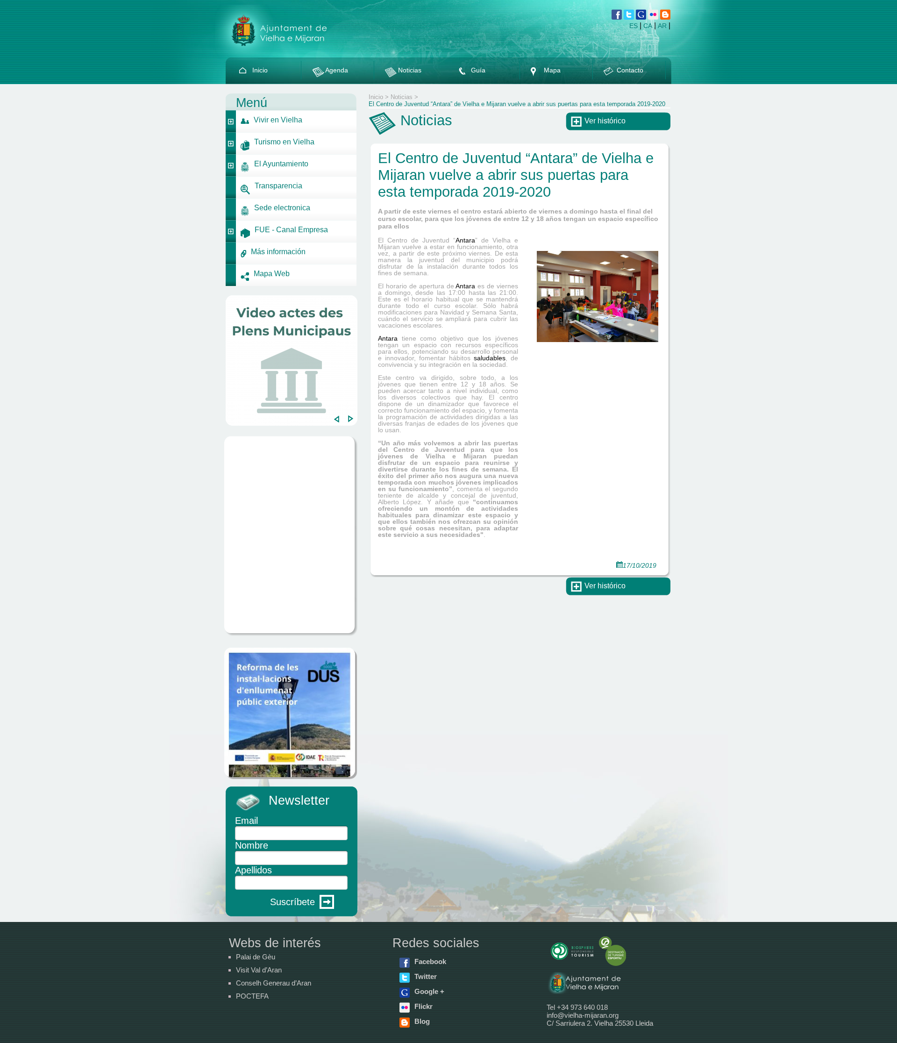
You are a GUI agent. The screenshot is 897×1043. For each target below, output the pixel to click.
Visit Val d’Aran (259, 970)
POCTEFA (252, 996)
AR (662, 25)
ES (633, 25)
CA (647, 25)
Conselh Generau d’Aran (273, 983)
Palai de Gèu (255, 957)
